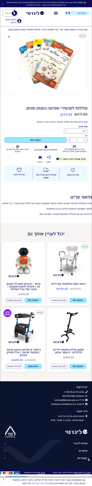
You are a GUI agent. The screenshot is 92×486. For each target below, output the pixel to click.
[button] (3, 480)
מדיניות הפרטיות (40, 483)
